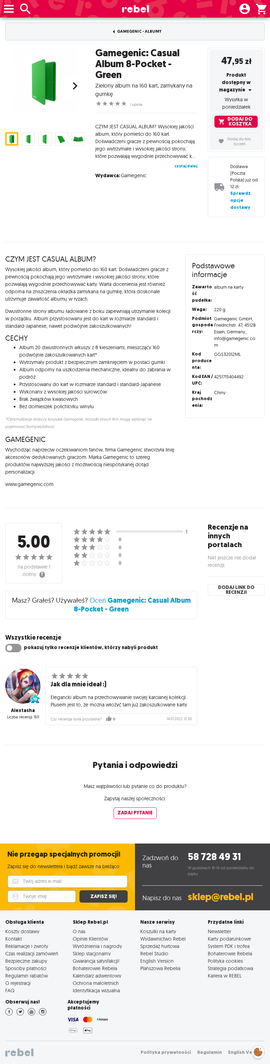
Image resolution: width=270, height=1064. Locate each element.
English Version (157, 961)
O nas (79, 931)
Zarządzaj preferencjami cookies (258, 1051)
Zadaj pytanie (135, 812)
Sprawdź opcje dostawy (240, 200)
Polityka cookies (225, 961)
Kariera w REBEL (225, 976)
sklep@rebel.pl (220, 896)
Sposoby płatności (25, 968)
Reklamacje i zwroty (26, 946)
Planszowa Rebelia (160, 968)
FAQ (9, 990)
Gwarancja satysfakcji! (96, 961)
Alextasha (23, 710)
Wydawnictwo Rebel (163, 939)
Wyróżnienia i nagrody (97, 946)
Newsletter (219, 931)
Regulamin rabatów (26, 976)
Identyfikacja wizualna (96, 990)
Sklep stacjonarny (92, 953)
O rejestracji (18, 983)
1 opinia (136, 104)
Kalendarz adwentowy (97, 976)
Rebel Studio (154, 953)
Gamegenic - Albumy (138, 31)
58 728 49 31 (214, 856)
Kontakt (13, 939)
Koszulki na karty (158, 931)
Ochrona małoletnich (96, 983)
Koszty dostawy (22, 931)
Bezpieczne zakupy (26, 961)
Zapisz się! (103, 896)
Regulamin (209, 1052)
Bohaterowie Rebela (95, 968)
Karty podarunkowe (229, 939)
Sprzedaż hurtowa (159, 946)
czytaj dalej (185, 166)
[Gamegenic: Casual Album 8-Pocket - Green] (45, 80)
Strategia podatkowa (230, 968)
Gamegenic (133, 175)
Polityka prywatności (166, 1052)
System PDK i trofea (229, 946)
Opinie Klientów (90, 939)
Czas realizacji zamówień (31, 953)
